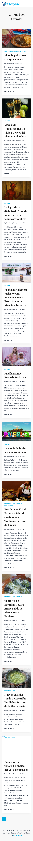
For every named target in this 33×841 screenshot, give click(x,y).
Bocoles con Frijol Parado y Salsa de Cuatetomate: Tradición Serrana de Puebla (15, 517)
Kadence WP (17, 835)
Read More (9, 91)
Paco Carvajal (10, 63)
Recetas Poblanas (10, 503)
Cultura (7, 121)
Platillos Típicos (20, 51)
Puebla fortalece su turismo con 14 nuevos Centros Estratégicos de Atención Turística (15, 297)
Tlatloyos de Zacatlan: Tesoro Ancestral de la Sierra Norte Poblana (14, 608)
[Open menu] (29, 3)
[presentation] (16, 38)
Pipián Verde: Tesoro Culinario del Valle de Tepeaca (16, 765)
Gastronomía (9, 51)
